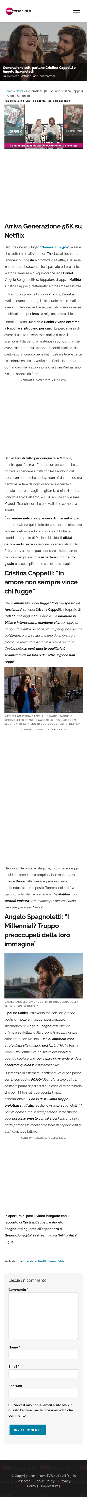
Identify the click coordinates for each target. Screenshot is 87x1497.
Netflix (43, 1261)
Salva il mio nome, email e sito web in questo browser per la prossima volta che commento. (40, 1410)
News (19, 91)
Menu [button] (76, 12)
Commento (18, 1290)
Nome (14, 1347)
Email (13, 1367)
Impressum (49, 1486)
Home (8, 91)
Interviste (29, 1261)
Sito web (15, 1386)
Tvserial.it (18, 11)
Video (62, 1261)
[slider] (43, 145)
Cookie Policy (44, 1481)
